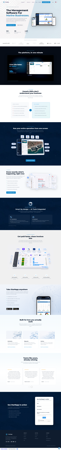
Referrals (25, 438)
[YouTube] (13, 441)
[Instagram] (6, 441)
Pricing (25, 436)
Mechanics (36, 438)
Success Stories (48, 438)
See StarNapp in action (11, 192)
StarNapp (10, 434)
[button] (23, 2)
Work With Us (48, 440)
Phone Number (39, 409)
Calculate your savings (30, 160)
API (24, 440)
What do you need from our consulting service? (43, 413)
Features (33, 2)
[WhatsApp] (15, 441)
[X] (10, 441)
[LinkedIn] (12, 441)
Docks (36, 436)
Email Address (39, 406)
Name (38, 403)
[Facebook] (8, 441)
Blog (47, 436)
